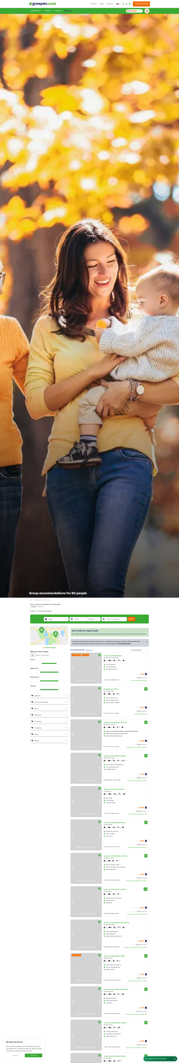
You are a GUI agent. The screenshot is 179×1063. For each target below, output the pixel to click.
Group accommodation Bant (138, 814)
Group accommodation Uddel (137, 981)
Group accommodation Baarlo (137, 847)
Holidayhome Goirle (140, 714)
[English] (118, 4)
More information (125, 644)
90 (31, 607)
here (36, 611)
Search (131, 619)
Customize (15, 1055)
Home (30, 600)
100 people (40, 607)
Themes (47, 11)
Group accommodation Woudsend (136, 1014)
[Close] (147, 642)
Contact (110, 4)
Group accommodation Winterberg (135, 948)
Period (57, 11)
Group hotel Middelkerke (139, 681)
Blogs (102, 4)
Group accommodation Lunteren (136, 881)
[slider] (40, 663)
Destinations (35, 11)
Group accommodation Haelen (137, 914)
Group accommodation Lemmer (136, 1048)
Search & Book (140, 4)
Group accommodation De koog (137, 747)
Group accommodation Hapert (137, 781)
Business (67, 11)
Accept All (33, 1055)
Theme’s (93, 4)
